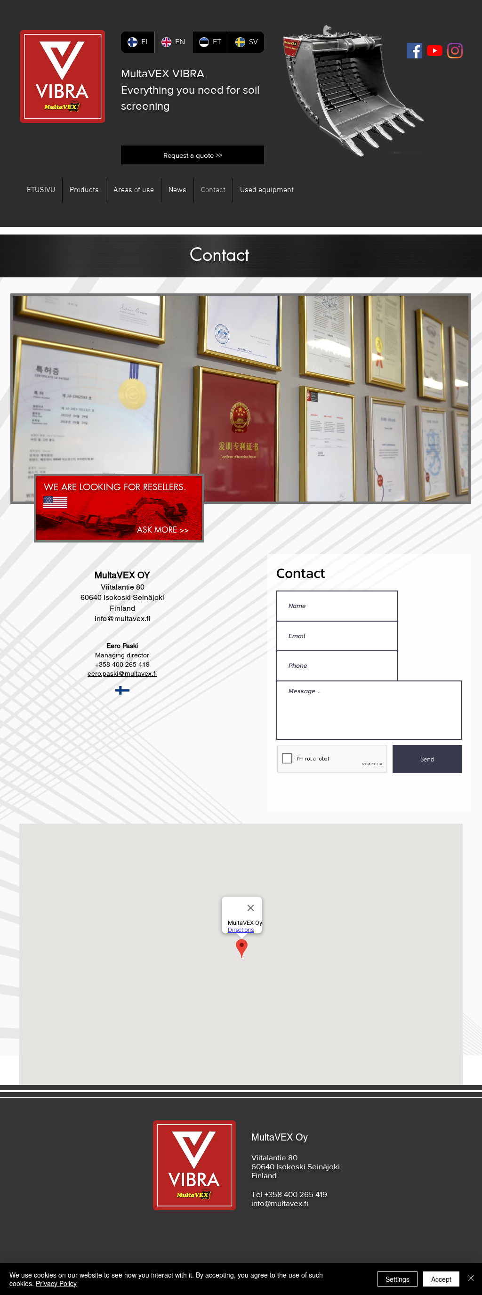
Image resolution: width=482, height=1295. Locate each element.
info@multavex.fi (122, 618)
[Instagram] (455, 50)
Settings (398, 1279)
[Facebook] (414, 50)
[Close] (470, 1279)
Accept (441, 1279)
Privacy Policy (56, 1283)
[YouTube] (434, 50)
